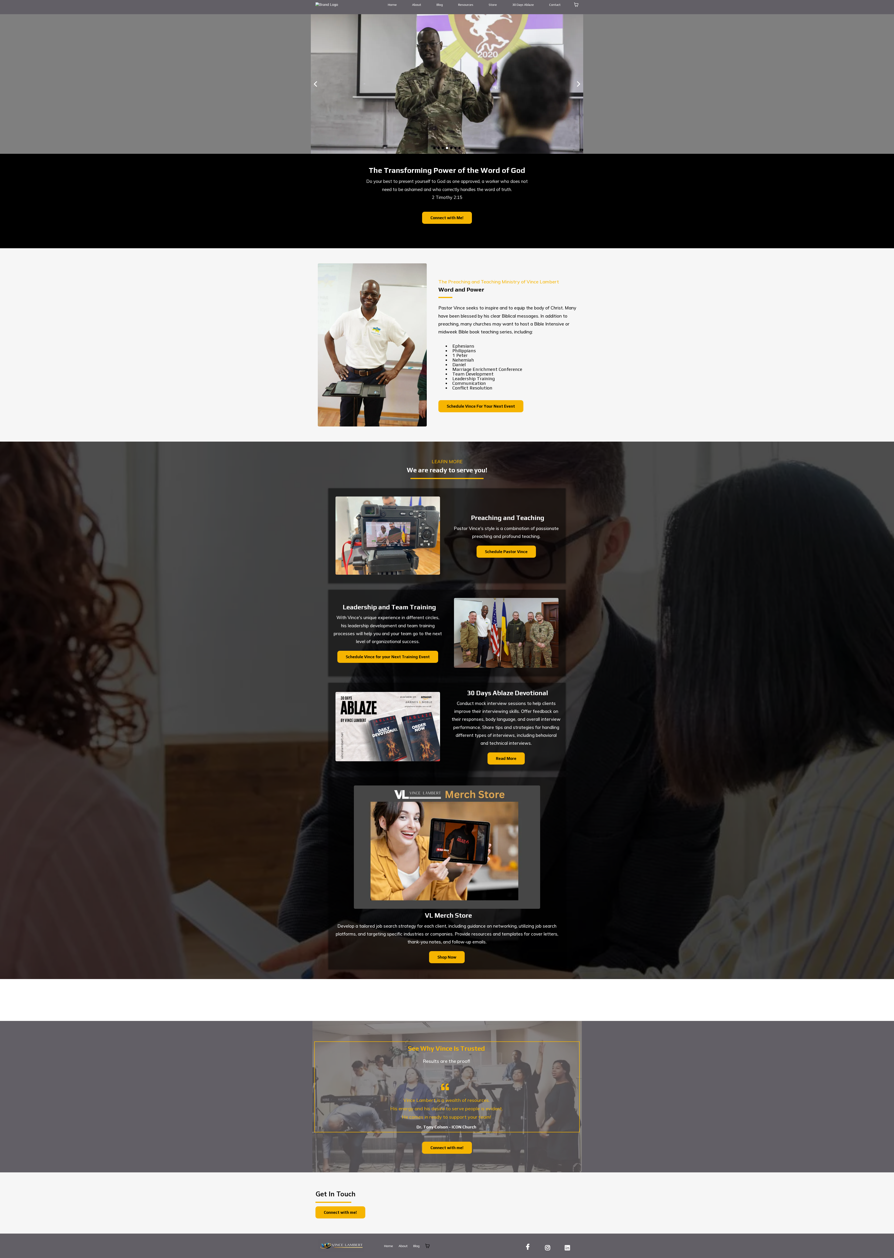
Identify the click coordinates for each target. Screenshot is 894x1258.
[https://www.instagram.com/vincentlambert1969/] (549, 1247)
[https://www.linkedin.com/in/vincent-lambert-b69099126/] (568, 1247)
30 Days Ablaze (523, 5)
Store (493, 5)
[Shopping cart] (576, 4)
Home (392, 5)
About (416, 5)
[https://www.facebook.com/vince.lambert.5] (529, 1247)
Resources (465, 5)
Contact (555, 5)
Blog (440, 5)
